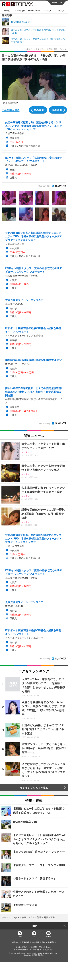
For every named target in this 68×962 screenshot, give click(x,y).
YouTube (48, 937)
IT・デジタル (20, 10)
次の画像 (57, 110)
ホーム (7, 10)
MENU (55, 2)
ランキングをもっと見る (34, 787)
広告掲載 (25, 942)
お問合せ (15, 942)
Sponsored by (44, 186)
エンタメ (47, 10)
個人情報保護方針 (49, 942)
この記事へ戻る (11, 110)
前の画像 (39, 110)
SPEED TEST (34, 10)
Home (19, 937)
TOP (34, 926)
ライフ (61, 10)
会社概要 (35, 942)
